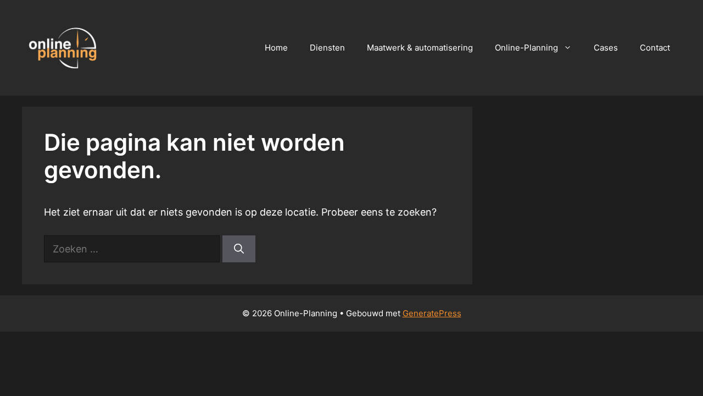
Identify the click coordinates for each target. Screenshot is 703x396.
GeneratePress (432, 313)
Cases (606, 47)
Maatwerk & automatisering (420, 47)
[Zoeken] (238, 248)
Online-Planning (526, 47)
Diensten (327, 47)
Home (276, 47)
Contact (655, 47)
